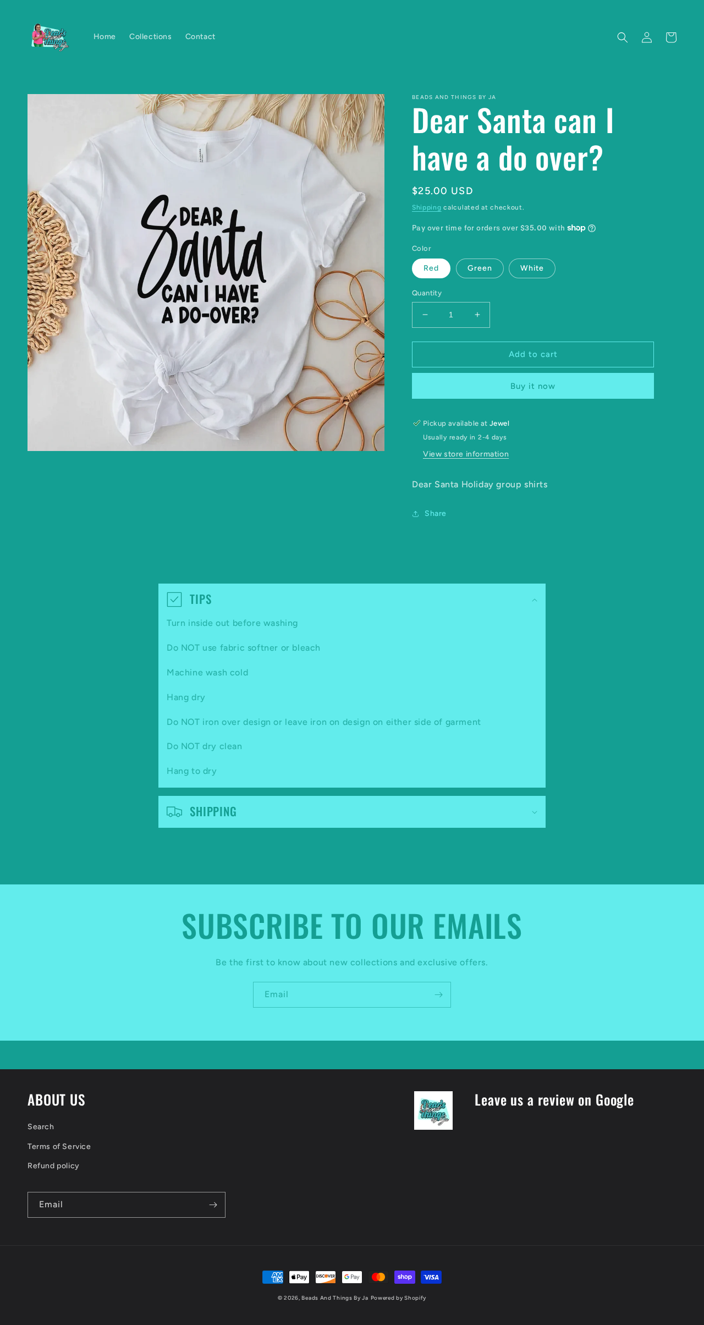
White (532, 268)
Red (431, 268)
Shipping (427, 207)
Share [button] (436, 513)
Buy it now (533, 386)
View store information (466, 454)
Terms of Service (59, 1146)
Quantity (427, 293)
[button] (622, 37)
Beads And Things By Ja (334, 1297)
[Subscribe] (438, 995)
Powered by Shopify (399, 1297)
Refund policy (54, 1165)
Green (480, 268)
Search (41, 1126)
